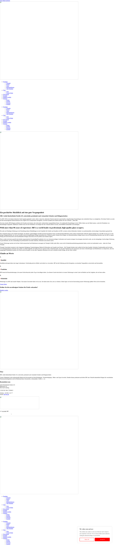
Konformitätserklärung (17, 414)
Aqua (7, 86)
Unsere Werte (9, 93)
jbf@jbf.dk (6, 394)
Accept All (102, 539)
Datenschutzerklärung (5, 414)
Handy (8, 84)
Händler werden (7, 97)
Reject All (87, 539)
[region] (94, 534)
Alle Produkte (9, 88)
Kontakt (5, 96)
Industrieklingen (10, 87)
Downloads (6, 94)
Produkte (5, 81)
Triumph (8, 83)
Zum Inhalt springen (5, 0)
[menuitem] (59, 98)
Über (4, 90)
